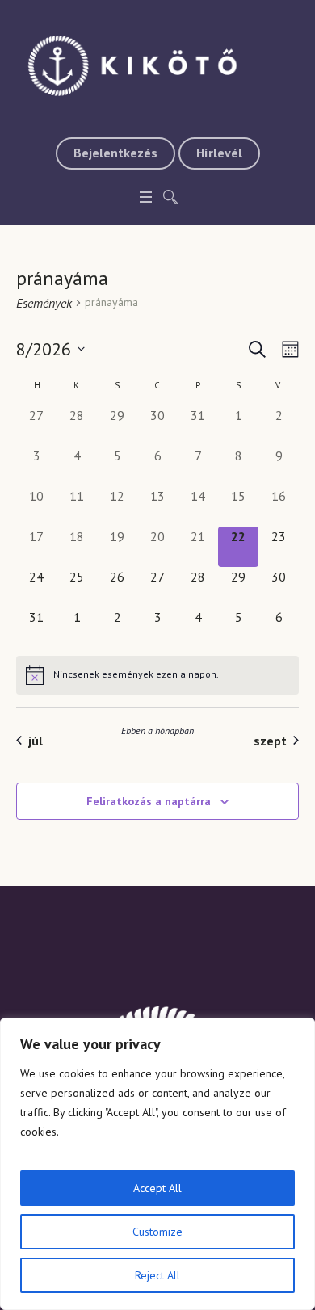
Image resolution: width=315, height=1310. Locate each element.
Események (44, 303)
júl (35, 741)
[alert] (157, 675)
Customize (157, 1231)
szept (270, 741)
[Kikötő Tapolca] (157, 64)
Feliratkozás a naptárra (148, 801)
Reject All (157, 1275)
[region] (157, 1164)
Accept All (157, 1188)
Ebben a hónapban (157, 730)
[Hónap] (287, 349)
